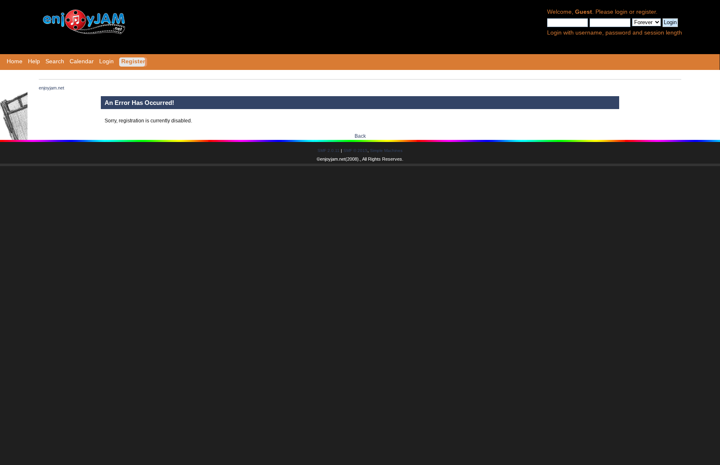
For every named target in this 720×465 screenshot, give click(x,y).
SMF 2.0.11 (329, 150)
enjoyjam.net (332, 159)
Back (360, 136)
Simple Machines (386, 150)
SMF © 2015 (355, 150)
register (646, 12)
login (621, 12)
